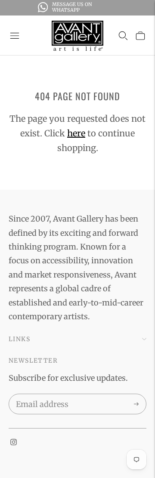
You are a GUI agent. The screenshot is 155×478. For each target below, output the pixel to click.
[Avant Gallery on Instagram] (13, 442)
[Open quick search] (123, 35)
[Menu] (15, 35)
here (76, 133)
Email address (40, 395)
